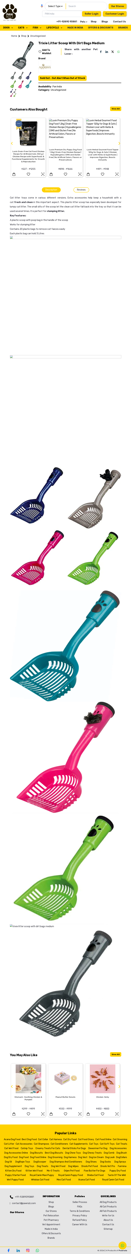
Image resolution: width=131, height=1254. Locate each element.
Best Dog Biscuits (54, 1152)
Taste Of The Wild (117, 1175)
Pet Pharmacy (51, 1220)
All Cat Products (108, 1206)
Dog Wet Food (58, 1166)
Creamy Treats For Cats (47, 1148)
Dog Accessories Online (16, 1152)
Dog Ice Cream (96, 1157)
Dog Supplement (13, 1166)
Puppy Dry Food (118, 1170)
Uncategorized (38, 36)
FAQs (79, 1206)
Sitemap (108, 1229)
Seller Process (80, 1202)
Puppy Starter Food (15, 1175)
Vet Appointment (51, 1224)
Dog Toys (29, 1166)
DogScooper (40, 1161)
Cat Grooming (120, 1139)
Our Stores (117, 6)
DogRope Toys (22, 1161)
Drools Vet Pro (107, 1166)
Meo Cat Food (64, 1179)
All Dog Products (108, 1202)
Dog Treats (42, 1166)
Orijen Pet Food (72, 1170)
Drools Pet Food (89, 1166)
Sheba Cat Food (95, 1175)
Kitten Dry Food (13, 1170)
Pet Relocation (51, 1215)
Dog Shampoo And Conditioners (66, 1161)
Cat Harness (55, 1139)
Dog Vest (82, 1157)
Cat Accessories (24, 1144)
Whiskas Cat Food (40, 1179)
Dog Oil (8, 1161)
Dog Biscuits (36, 1152)
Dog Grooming (55, 1157)
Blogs (105, 21)
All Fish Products (108, 1211)
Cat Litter (9, 1144)
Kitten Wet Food (34, 1170)
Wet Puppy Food (15, 1179)
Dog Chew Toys (73, 1152)
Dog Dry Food (11, 1157)
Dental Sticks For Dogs (74, 1148)
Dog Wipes (73, 1166)
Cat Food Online (103, 1139)
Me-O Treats (53, 1170)
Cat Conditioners (59, 1144)
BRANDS (123, 27)
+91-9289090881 (24, 1197)
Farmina (122, 1166)
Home (14, 36)
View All (116, 109)
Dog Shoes (91, 1161)
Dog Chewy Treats (92, 1152)
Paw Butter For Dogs (94, 1170)
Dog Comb (109, 1152)
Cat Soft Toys (107, 1144)
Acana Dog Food (12, 1139)
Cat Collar (43, 1139)
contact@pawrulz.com (24, 1203)
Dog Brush (121, 1152)
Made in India (51, 1229)
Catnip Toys (27, 1148)
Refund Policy (80, 1220)
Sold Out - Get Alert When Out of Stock (62, 78)
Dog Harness (70, 1157)
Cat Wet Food (11, 1148)
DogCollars (121, 1157)
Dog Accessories (118, 1148)
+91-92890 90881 (66, 21)
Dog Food (24, 1157)
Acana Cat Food (86, 1179)
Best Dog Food (29, 1139)
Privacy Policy (80, 1215)
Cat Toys (93, 1144)
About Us (108, 1220)
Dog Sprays (120, 1161)
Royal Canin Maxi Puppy (42, 1175)
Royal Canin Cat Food (113, 1179)
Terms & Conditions (80, 1211)
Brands (51, 1238)
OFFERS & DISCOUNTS (100, 27)
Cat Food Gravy (86, 1139)
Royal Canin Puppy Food (70, 1175)
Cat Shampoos (41, 1144)
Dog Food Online (38, 1157)
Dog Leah (110, 1157)
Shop (93, 21)
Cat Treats (121, 1144)
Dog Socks (105, 1161)
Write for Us (108, 1215)
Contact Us (119, 21)
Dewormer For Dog (97, 1148)
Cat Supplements (78, 1144)
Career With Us (79, 1224)
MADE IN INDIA (75, 27)
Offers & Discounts (51, 1233)
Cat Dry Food (70, 1139)
